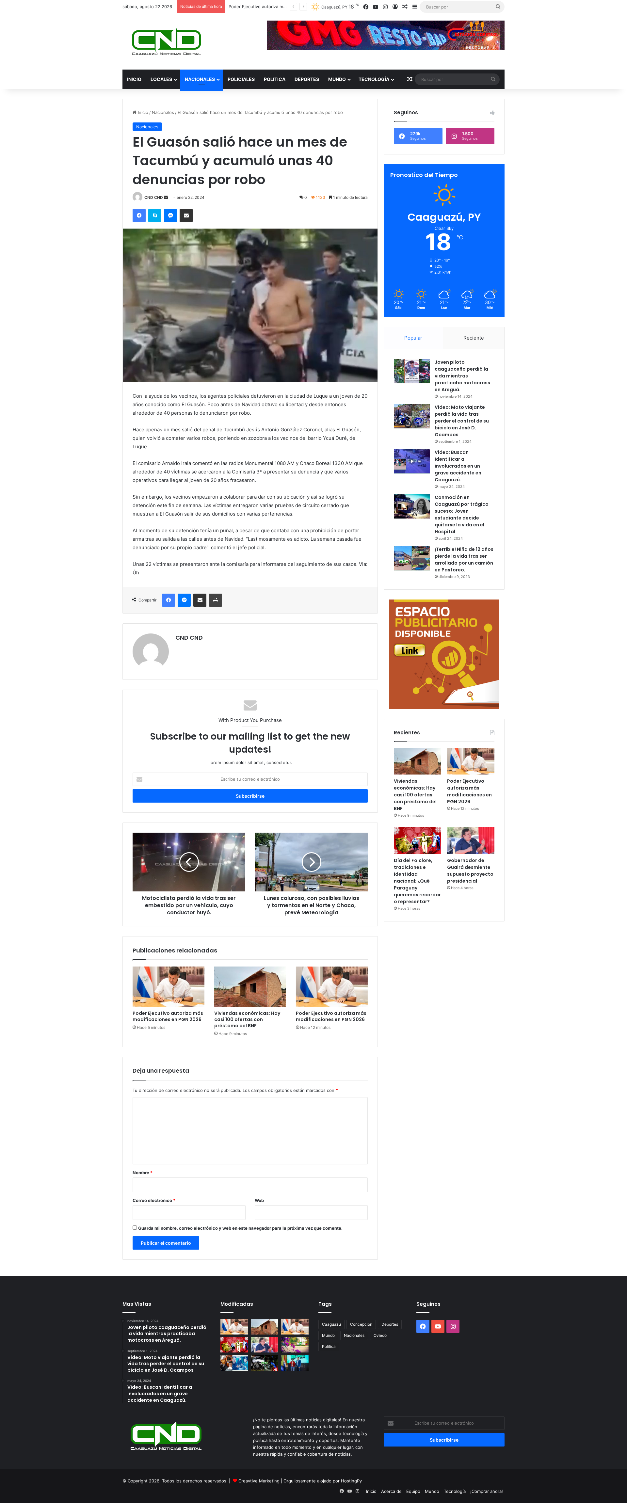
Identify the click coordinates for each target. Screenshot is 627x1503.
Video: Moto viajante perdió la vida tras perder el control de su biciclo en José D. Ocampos (462, 421)
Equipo (413, 1491)
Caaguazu (331, 1324)
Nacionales (200, 79)
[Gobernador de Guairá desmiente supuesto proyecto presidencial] (470, 840)
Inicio (134, 79)
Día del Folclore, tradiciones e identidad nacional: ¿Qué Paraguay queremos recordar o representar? (417, 881)
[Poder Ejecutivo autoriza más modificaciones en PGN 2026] (168, 987)
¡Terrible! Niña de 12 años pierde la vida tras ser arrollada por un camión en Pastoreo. (464, 559)
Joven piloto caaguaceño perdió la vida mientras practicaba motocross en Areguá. (462, 376)
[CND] (165, 41)
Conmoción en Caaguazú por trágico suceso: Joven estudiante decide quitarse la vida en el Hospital (462, 514)
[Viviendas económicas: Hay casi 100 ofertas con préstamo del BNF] (250, 987)
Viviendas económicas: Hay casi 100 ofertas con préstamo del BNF (247, 1019)
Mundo (337, 79)
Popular (413, 338)
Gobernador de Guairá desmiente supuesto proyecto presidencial (470, 870)
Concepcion (361, 1324)
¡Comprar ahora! (486, 1491)
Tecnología (374, 79)
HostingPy (351, 1480)
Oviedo (380, 1335)
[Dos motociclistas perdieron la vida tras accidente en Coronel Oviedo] (265, 1363)
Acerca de (391, 1491)
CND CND (153, 197)
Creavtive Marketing (259, 1480)
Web (259, 1200)
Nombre (143, 1172)
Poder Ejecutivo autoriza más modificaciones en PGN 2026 (168, 1016)
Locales (161, 79)
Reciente (473, 338)
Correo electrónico (154, 1200)
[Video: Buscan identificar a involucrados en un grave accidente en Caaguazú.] (412, 461)
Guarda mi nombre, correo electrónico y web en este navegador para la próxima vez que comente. (240, 1228)
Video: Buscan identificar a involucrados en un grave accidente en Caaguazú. (458, 466)
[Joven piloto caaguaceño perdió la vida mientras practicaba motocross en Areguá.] (412, 371)
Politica (274, 79)
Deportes (307, 79)
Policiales (241, 79)
